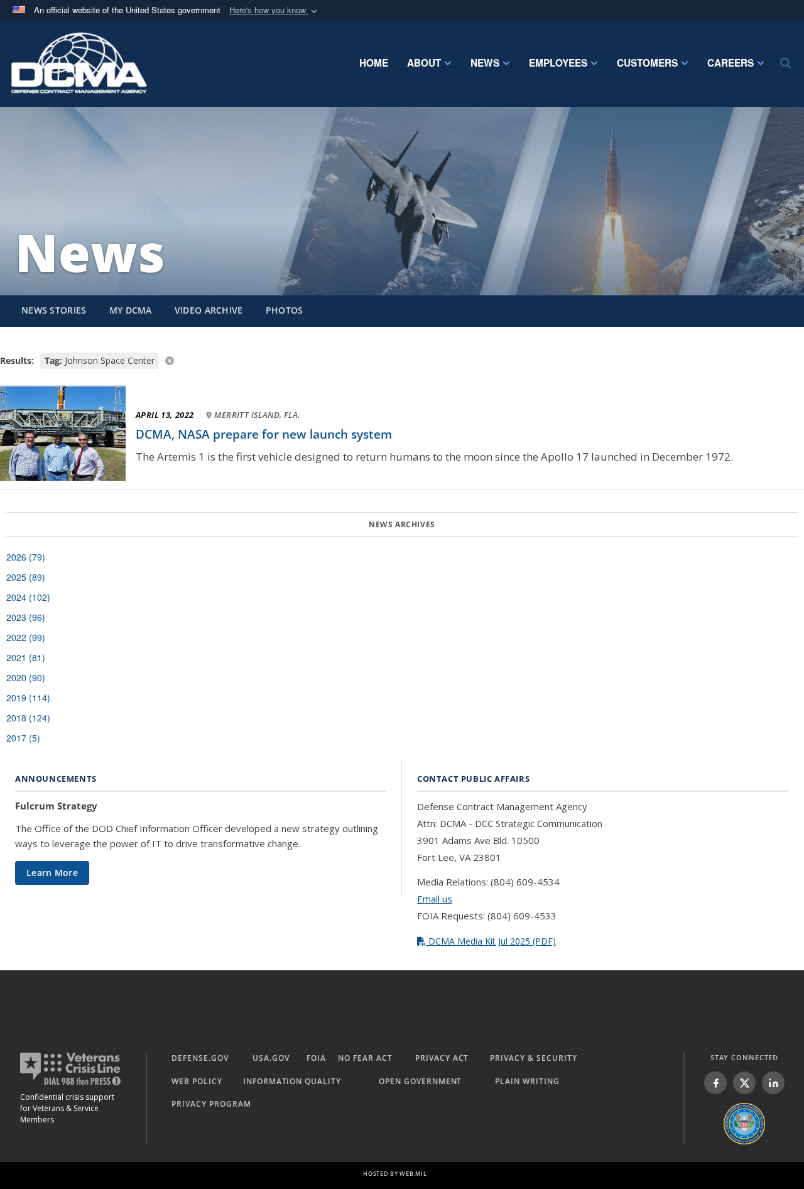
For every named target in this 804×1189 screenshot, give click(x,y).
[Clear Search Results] (402, 360)
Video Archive (209, 310)
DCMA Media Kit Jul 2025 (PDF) (491, 941)
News (484, 63)
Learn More (52, 873)
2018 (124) (28, 717)
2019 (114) (28, 697)
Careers (730, 63)
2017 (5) (23, 737)
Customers (647, 63)
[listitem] (715, 1082)
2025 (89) (25, 577)
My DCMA (130, 310)
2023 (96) (25, 617)
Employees (558, 63)
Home (373, 63)
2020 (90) (25, 677)
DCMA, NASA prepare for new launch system (264, 434)
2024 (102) (28, 597)
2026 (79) (25, 557)
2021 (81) (25, 657)
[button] (274, 10)
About (424, 63)
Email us (434, 898)
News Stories (54, 310)
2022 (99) (25, 637)
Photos (284, 310)
